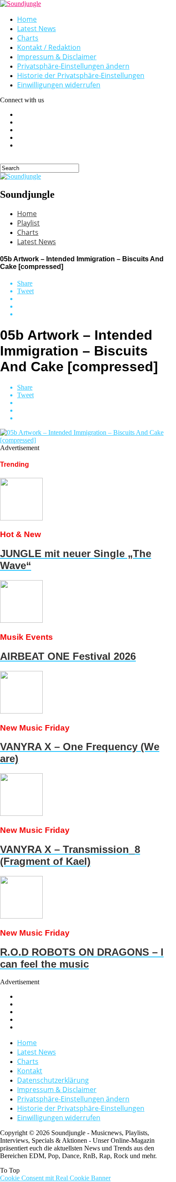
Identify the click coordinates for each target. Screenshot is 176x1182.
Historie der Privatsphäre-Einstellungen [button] (80, 75)
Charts (27, 38)
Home (27, 19)
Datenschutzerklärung (53, 1080)
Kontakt (29, 1070)
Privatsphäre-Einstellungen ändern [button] (73, 66)
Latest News (36, 28)
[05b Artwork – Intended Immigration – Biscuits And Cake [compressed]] (88, 440)
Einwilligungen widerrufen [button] (58, 85)
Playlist (28, 223)
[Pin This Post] (96, 306)
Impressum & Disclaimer (57, 56)
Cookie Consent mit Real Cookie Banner (55, 1178)
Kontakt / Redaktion (49, 47)
